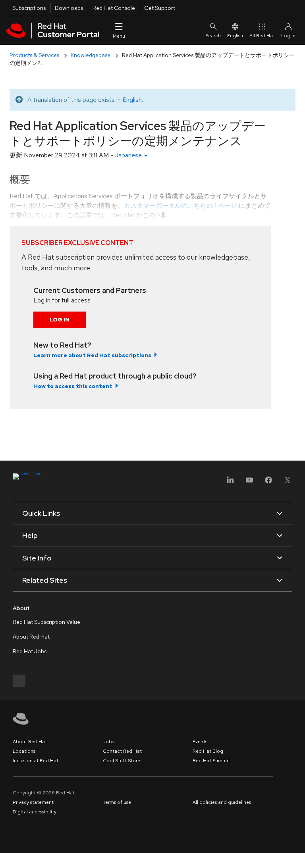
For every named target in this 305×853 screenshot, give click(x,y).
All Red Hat (262, 36)
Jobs (108, 741)
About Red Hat (31, 636)
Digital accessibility (34, 812)
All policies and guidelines (222, 802)
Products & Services (34, 55)
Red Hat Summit (211, 760)
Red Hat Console (114, 7)
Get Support (159, 7)
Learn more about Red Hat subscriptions (92, 355)
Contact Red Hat (122, 751)
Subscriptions (29, 7)
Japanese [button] (129, 155)
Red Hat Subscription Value (46, 621)
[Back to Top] (296, 838)
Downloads (69, 7)
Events (200, 741)
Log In (59, 319)
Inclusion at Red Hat (35, 760)
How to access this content (72, 386)
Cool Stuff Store (121, 760)
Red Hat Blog (208, 751)
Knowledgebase (90, 55)
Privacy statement (33, 802)
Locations (24, 751)
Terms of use (117, 802)
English (235, 36)
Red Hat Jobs (29, 651)
